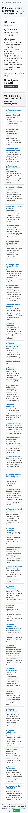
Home (9, 2)
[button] (2, 2)
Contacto (18, 2)
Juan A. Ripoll (6, 805)
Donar (17, 811)
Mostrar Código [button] (12, 86)
